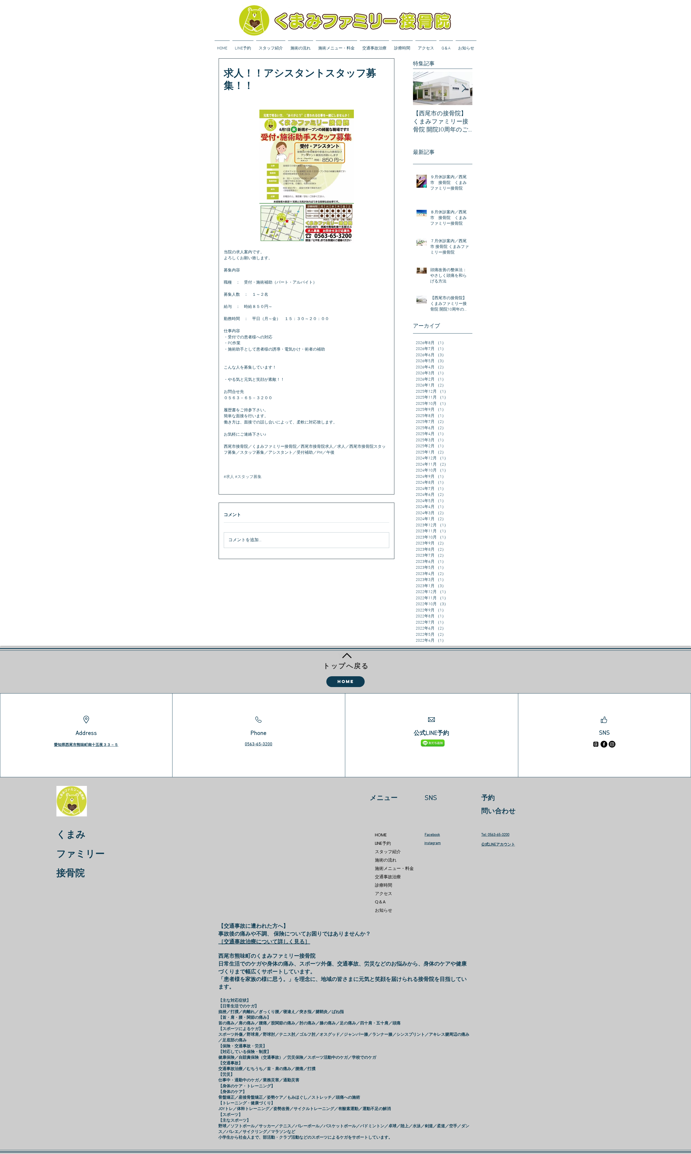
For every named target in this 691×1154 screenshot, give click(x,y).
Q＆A (380, 902)
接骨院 (70, 873)
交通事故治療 (388, 877)
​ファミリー (80, 854)
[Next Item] (463, 88)
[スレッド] (595, 744)
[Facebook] (604, 744)
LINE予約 (383, 843)
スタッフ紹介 (388, 852)
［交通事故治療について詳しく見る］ (264, 942)
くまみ (71, 835)
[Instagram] (612, 744)
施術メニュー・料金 (394, 868)
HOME (381, 835)
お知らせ (383, 910)
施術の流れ (386, 860)
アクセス (383, 893)
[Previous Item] (421, 88)
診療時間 (383, 885)
